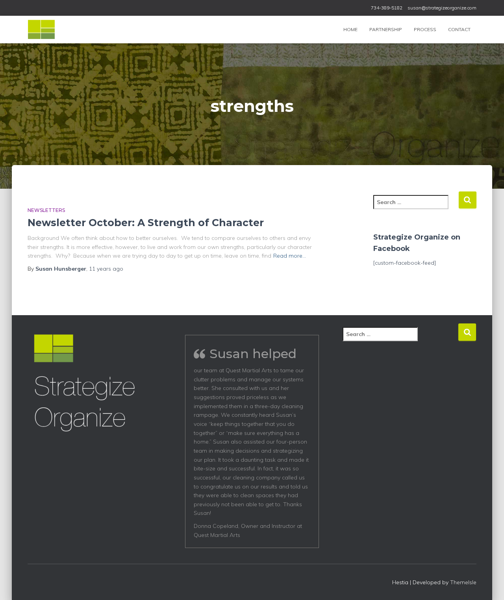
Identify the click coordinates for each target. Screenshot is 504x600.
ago (106, 268)
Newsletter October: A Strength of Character (146, 222)
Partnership (385, 29)
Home (350, 29)
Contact (459, 29)
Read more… (289, 255)
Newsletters (46, 210)
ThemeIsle (463, 582)
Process (425, 29)
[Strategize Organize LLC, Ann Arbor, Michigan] (41, 29)
